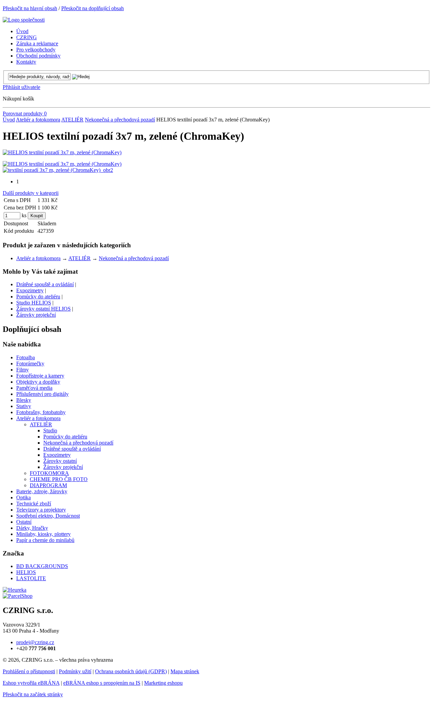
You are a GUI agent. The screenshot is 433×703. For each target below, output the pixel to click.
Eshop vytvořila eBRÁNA (31, 683)
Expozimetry (30, 290)
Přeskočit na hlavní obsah (30, 8)
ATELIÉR (72, 119)
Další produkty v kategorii (31, 193)
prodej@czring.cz (35, 642)
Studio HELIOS (33, 302)
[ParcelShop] (17, 596)
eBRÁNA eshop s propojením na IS (101, 683)
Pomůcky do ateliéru (38, 296)
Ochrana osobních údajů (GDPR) (131, 671)
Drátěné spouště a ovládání (45, 284)
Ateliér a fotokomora (38, 119)
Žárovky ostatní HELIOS (43, 309)
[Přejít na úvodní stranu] (24, 20)
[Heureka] (14, 590)
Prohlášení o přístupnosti (29, 671)
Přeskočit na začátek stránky (33, 694)
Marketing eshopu (163, 683)
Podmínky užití (75, 671)
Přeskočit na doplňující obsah (92, 8)
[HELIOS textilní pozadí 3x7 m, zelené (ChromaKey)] (62, 152)
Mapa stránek (184, 671)
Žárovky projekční (36, 315)
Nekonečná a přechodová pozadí (120, 119)
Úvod (9, 119)
